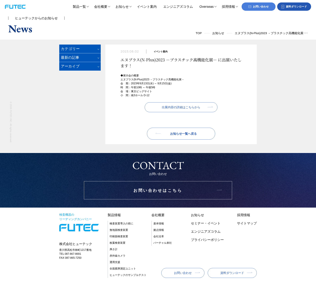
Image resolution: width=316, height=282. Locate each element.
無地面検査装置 (119, 230)
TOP (199, 33)
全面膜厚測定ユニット (123, 268)
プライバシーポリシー (207, 240)
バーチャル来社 (162, 242)
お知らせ (122, 6)
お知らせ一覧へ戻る (183, 133)
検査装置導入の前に (121, 223)
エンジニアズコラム (178, 6)
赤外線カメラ (117, 255)
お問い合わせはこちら (158, 190)
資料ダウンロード (232, 273)
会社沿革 (158, 236)
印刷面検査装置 (119, 236)
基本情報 (158, 223)
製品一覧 (79, 6)
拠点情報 (158, 230)
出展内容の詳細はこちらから (181, 107)
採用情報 (228, 6)
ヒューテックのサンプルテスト (128, 275)
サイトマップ (247, 223)
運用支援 (115, 262)
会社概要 (100, 6)
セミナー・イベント (206, 223)
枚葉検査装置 (117, 242)
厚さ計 (114, 249)
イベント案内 (147, 6)
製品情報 (114, 215)
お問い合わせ (183, 273)
